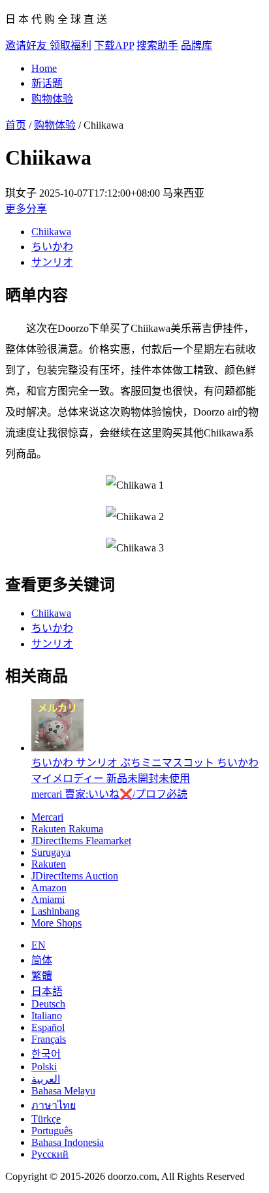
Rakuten (48, 864)
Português (51, 1130)
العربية (45, 1079)
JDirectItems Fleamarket (81, 840)
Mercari (47, 817)
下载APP (114, 45)
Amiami (48, 899)
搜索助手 (157, 45)
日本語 (47, 991)
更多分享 (26, 208)
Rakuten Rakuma (67, 828)
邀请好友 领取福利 (48, 45)
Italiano (46, 1015)
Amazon (49, 887)
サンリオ (52, 262)
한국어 (46, 1054)
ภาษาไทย (53, 1105)
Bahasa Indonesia (67, 1142)
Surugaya (51, 852)
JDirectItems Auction (74, 875)
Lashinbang (55, 911)
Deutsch (48, 1003)
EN (38, 945)
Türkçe (46, 1118)
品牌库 (196, 45)
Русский (50, 1154)
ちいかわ (52, 246)
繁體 (41, 975)
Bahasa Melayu (63, 1090)
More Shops (56, 922)
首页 (15, 125)
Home (44, 68)
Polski (44, 1066)
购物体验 (52, 99)
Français (48, 1039)
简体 (41, 960)
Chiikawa (51, 231)
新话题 (47, 83)
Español (48, 1027)
